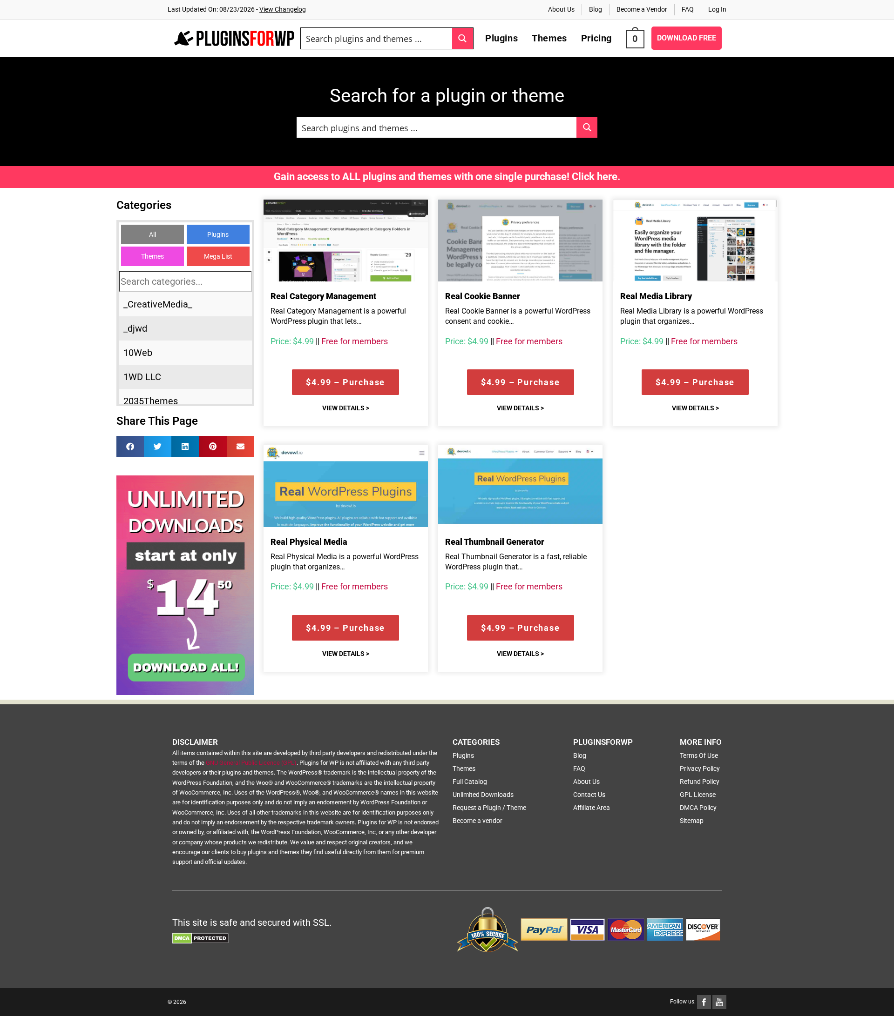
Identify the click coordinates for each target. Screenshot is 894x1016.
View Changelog (282, 9)
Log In (717, 9)
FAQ (688, 9)
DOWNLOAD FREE (686, 37)
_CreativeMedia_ (157, 304)
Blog (595, 9)
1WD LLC (142, 376)
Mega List (218, 256)
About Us (561, 9)
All (152, 234)
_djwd (135, 328)
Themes (152, 256)
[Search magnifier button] (462, 38)
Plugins (218, 234)
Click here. (596, 176)
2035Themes (150, 401)
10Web (137, 352)
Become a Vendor (641, 9)
